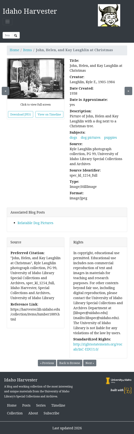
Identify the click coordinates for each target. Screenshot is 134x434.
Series (41, 405)
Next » (89, 363)
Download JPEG (20, 114)
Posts (26, 405)
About (33, 413)
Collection (15, 413)
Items (27, 50)
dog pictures (90, 137)
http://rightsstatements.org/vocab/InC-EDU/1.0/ (97, 347)
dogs (73, 137)
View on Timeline (49, 114)
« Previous (47, 363)
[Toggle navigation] (7, 21)
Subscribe (51, 413)
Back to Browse (69, 363)
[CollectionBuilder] (127, 390)
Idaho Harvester (30, 11)
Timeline (58, 405)
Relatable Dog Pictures (35, 222)
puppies (110, 137)
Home (14, 50)
